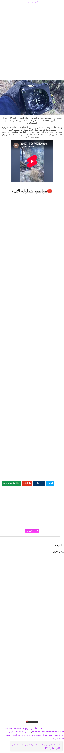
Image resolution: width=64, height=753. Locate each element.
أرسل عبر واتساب (10, 483)
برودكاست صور (32, 725)
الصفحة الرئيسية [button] (32, 531)
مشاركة (37, 483)
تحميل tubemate (23, 731)
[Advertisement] (32, 7)
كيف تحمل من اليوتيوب (33, 728)
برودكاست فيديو (47, 725)
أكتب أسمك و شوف (18, 745)
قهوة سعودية (32, 1)
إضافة (25, 483)
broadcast (6, 725)
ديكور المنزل (47, 735)
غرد (48, 483)
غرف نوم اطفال (18, 735)
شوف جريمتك (48, 745)
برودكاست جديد (18, 725)
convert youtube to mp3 (53, 731)
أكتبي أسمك (39, 745)
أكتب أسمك (57, 745)
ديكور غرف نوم (34, 735)
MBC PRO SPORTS (54, 728)
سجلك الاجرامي (29, 745)
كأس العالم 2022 (52, 748)
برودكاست (32, 538)
